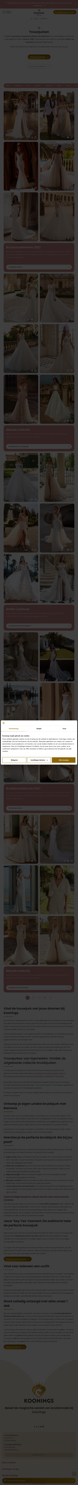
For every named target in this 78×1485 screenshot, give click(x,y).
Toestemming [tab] (13, 728)
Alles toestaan (64, 760)
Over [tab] (64, 728)
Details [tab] (39, 728)
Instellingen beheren (38, 760)
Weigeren (14, 760)
